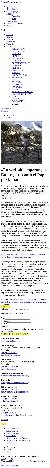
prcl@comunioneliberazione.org (14, 392)
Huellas (9, 26)
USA (14, 96)
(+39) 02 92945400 (9, 399)
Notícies (9, 14)
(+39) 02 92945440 (9, 389)
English (9, 37)
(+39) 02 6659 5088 (9, 366)
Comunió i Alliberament (11, 2)
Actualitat (16, 16)
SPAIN (15, 89)
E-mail (4, 324)
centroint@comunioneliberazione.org (16, 415)
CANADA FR (18, 61)
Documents (11, 435)
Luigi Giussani (12, 433)
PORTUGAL (17, 84)
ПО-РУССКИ (18, 101)
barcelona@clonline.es (10, 341)
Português (10, 42)
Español (9, 39)
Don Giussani (12, 9)
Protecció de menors (9, 466)
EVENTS (10, 443)
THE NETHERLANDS (22, 91)
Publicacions (11, 21)
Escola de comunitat (14, 23)
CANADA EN (18, 58)
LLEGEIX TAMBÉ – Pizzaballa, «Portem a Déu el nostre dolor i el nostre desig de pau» (23, 256)
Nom (3, 318)
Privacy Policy (7, 332)
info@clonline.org (8, 369)
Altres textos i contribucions (18, 440)
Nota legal (5, 461)
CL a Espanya (12, 11)
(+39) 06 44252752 (9, 413)
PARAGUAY (18, 77)
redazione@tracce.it (9, 401)
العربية (15, 103)
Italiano (9, 35)
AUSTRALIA (18, 51)
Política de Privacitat (19, 461)
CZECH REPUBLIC (21, 63)
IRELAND (16, 68)
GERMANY (17, 65)
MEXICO (16, 72)
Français (9, 44)
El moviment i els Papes (16, 438)
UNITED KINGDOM (21, 94)
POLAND (16, 82)
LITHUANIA (18, 70)
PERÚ (14, 80)
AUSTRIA (16, 53)
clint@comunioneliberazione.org (15, 376)
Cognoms (5, 321)
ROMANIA (17, 87)
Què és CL (11, 7)
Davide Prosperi (13, 428)
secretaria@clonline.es (10, 355)
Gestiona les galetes (38, 461)
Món (14, 18)
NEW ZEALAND (20, 75)
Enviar (4, 327)
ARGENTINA (18, 49)
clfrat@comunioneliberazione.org (15, 382)
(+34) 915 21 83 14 (9, 352)
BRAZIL (16, 56)
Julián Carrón (12, 431)
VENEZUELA (18, 99)
